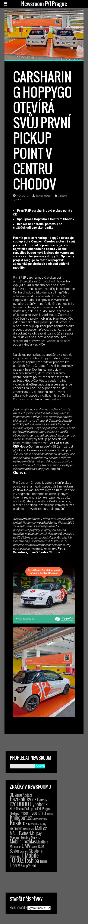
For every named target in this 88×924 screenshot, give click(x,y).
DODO (23, 804)
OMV (26, 845)
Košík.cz (19, 822)
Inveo (33, 812)
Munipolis (15, 846)
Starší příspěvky (18, 907)
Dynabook (39, 804)
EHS (12, 808)
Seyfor (14, 850)
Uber (14, 865)
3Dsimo (16, 794)
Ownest (34, 847)
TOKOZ (17, 860)
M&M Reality (40, 824)
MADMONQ (16, 828)
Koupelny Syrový (39, 819)
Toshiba (31, 860)
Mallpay (36, 833)
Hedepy (14, 813)
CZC (13, 804)
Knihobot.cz (21, 817)
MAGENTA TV (28, 829)
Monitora (42, 842)
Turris (43, 861)
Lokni (31, 824)
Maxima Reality (20, 837)
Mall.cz (41, 828)
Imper (24, 813)
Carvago (43, 799)
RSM (41, 846)
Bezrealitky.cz (23, 799)
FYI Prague (44, 808)
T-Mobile (30, 854)
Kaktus (50, 813)
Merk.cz (36, 837)
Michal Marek (42, 195)
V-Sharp (23, 865)
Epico (33, 808)
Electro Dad (22, 808)
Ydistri (32, 865)
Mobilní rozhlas (23, 841)
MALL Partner (19, 833)
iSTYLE (42, 813)
